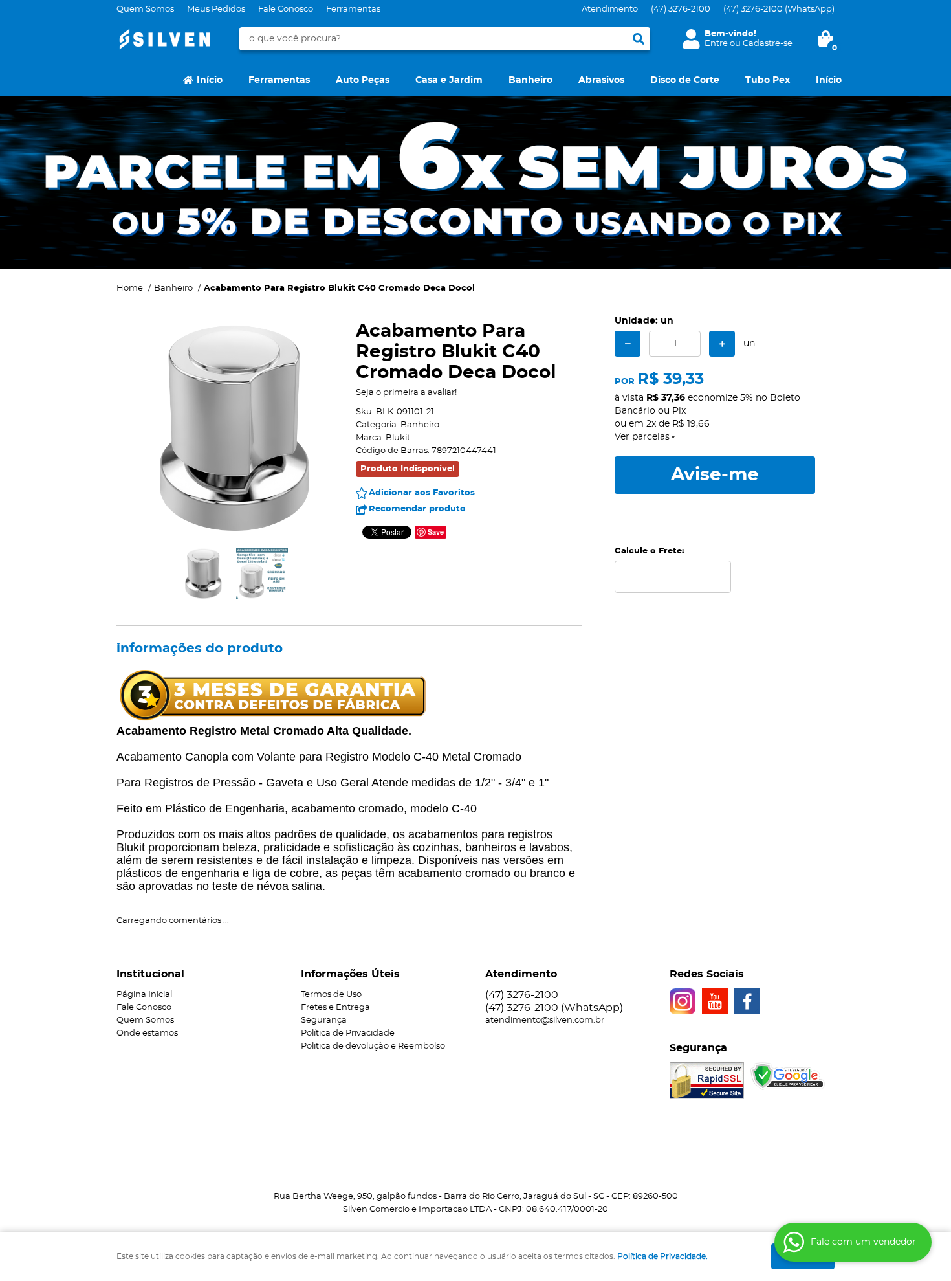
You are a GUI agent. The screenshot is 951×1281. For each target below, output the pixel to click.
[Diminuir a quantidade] (627, 344)
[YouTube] (715, 1001)
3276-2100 (680, 9)
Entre (716, 43)
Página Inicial (144, 994)
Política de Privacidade (348, 1033)
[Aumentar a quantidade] (722, 344)
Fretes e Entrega (335, 1007)
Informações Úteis (350, 974)
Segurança (324, 1020)
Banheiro (530, 80)
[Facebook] (747, 1001)
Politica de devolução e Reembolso (373, 1046)
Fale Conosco (285, 9)
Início (210, 80)
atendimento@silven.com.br (544, 1020)
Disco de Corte (684, 80)
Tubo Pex (767, 80)
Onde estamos (147, 1033)
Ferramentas (353, 9)
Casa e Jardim (449, 80)
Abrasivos (601, 80)
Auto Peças (362, 80)
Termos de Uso (331, 994)
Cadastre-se (767, 43)
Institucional (150, 974)
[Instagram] (682, 1001)
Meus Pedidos (216, 9)
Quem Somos (145, 9)
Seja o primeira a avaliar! (406, 392)
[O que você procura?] (638, 38)
